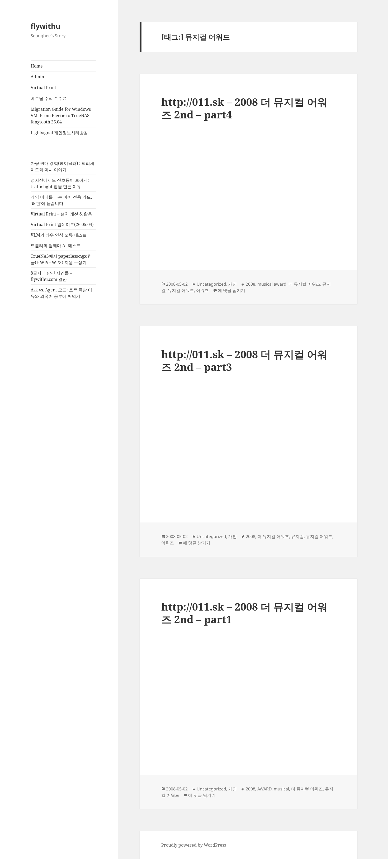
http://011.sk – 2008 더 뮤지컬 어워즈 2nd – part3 (244, 360)
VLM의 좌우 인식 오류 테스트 (59, 235)
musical (281, 789)
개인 (232, 284)
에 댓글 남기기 (231, 290)
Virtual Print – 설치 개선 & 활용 (61, 214)
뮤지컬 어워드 (181, 290)
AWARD (264, 789)
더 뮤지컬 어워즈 (304, 284)
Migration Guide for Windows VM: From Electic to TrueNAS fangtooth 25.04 (61, 115)
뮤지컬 (297, 536)
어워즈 (202, 290)
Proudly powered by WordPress (193, 845)
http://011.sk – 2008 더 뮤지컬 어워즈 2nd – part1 (244, 612)
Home (37, 66)
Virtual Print (43, 87)
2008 (250, 284)
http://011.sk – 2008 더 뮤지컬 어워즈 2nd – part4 (244, 108)
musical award (271, 284)
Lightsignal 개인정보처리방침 (59, 133)
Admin (37, 77)
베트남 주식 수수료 (49, 98)
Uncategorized (211, 284)
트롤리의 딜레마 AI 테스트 (56, 245)
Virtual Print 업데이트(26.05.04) (62, 224)
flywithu (45, 26)
